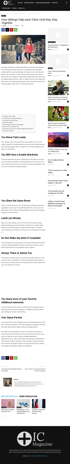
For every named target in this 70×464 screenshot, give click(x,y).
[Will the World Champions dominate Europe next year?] (58, 113)
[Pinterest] (11, 30)
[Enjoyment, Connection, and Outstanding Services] (38, 403)
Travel (49, 146)
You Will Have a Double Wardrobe (12, 118)
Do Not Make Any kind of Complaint (12, 124)
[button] (66, 3)
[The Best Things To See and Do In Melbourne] (58, 139)
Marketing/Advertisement (43, 2)
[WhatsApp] (16, 30)
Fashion (14, 8)
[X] (7, 30)
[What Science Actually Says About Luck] (8, 403)
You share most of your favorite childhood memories (17, 128)
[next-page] (5, 417)
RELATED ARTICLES (9, 396)
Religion (20, 2)
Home (2, 13)
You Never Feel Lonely (8, 116)
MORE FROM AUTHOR (28, 396)
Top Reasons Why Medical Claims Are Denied (11, 370)
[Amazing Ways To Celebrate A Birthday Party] (58, 35)
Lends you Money (7, 122)
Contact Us (21, 8)
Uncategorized (51, 94)
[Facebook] (3, 30)
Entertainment (6, 8)
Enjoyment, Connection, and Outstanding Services (38, 411)
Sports (49, 120)
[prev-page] (2, 417)
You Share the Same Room (10, 120)
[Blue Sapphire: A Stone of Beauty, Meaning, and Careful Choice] (23, 403)
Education (55, 2)
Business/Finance (29, 2)
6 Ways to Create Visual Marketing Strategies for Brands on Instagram (56, 203)
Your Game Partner (7, 130)
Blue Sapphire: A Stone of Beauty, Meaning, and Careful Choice (23, 411)
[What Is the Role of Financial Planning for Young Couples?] (58, 87)
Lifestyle (8, 13)
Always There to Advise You (10, 126)
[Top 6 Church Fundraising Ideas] (58, 61)
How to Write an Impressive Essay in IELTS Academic (35, 370)
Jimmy (4, 25)
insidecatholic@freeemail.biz (38, 456)
